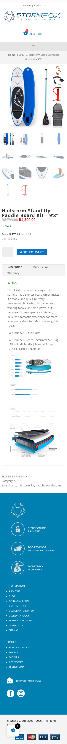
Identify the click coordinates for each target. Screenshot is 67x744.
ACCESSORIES (16, 662)
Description (14, 267)
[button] (59, 70)
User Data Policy (19, 615)
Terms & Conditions (21, 620)
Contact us (16, 625)
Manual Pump (44, 344)
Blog (12, 596)
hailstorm (24, 485)
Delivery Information (21, 610)
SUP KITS (22, 54)
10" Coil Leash (16, 349)
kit (32, 485)
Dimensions (40, 267)
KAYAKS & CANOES (19, 647)
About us (14, 591)
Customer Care (18, 606)
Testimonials (17, 667)
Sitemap (13, 630)
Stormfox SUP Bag (47, 340)
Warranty (13, 273)
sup (60, 485)
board (12, 485)
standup (51, 485)
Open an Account (19, 601)
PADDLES (14, 657)
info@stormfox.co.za (28, 681)
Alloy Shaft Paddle (21, 344)
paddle (40, 485)
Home (11, 54)
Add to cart (32, 252)
